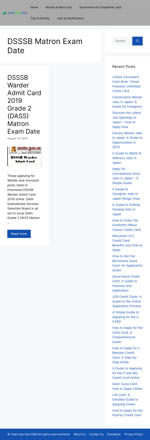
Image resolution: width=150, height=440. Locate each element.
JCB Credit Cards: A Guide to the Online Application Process (127, 301)
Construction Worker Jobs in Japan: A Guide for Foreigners (127, 101)
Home (34, 7)
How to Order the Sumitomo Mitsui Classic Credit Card (126, 225)
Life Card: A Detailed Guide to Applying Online (125, 399)
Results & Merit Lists (59, 7)
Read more (19, 234)
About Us (80, 434)
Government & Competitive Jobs (100, 7)
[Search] (137, 41)
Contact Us (96, 434)
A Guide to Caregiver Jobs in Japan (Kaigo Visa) (126, 193)
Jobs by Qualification (70, 18)
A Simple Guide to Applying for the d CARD (125, 316)
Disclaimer (114, 434)
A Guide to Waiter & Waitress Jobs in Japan (126, 157)
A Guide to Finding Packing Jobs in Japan (126, 209)
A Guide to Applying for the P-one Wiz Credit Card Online (127, 373)
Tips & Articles (40, 18)
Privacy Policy (134, 434)
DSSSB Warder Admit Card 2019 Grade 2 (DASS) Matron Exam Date (24, 104)
